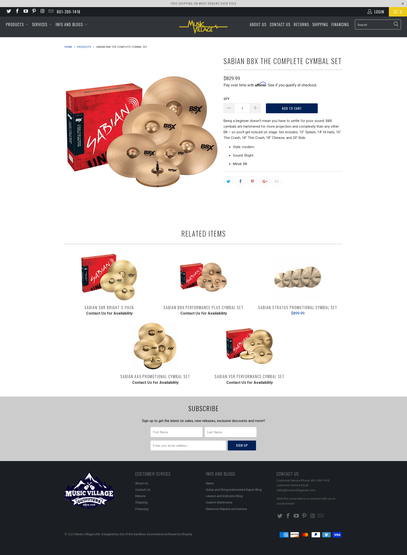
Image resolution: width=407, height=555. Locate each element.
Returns (301, 24)
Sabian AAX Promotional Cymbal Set (155, 346)
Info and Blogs (70, 24)
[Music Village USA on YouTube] (25, 11)
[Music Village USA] (203, 26)
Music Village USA (87, 534)
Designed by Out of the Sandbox (124, 534)
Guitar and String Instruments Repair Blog (234, 489)
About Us (258, 24)
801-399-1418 (68, 12)
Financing (340, 24)
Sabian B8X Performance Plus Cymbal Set (203, 277)
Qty (226, 99)
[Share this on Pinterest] (252, 181)
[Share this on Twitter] (228, 181)
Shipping (320, 24)
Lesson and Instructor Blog (224, 496)
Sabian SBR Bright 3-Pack (109, 277)
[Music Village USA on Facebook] (17, 11)
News (210, 483)
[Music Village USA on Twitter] (8, 11)
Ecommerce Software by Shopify (169, 534)
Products (15, 24)
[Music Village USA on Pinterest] (34, 11)
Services (40, 24)
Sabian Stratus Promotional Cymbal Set (297, 277)
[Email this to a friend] (276, 181)
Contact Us (280, 24)
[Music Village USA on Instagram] (42, 11)
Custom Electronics (219, 502)
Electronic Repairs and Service (226, 509)
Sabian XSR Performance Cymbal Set (249, 346)
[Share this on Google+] (264, 181)
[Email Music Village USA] (50, 11)
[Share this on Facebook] (240, 181)
